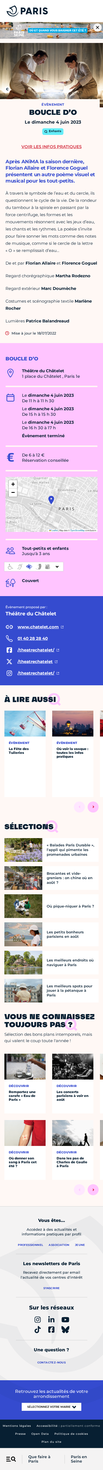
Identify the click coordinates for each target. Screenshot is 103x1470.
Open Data (40, 1434)
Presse (20, 1434)
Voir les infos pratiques (51, 146)
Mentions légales (17, 1426)
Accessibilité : (68, 1426)
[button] (51, 500)
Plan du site (51, 1442)
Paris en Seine (79, 1459)
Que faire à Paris (39, 1459)
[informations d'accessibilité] (33, 566)
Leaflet (54, 530)
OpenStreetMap (77, 530)
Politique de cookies (71, 1434)
